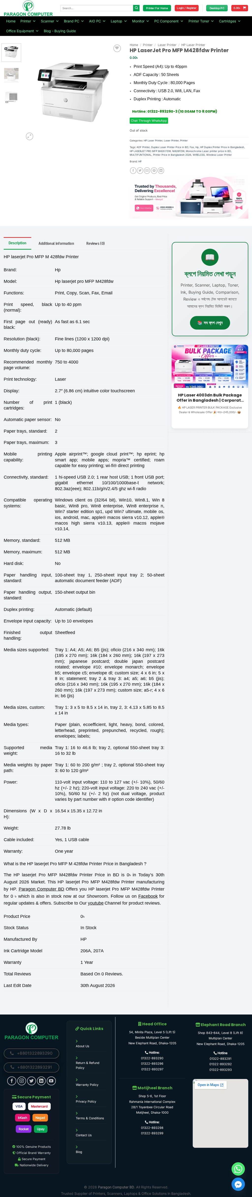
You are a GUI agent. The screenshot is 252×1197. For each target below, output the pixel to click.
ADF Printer (143, 147)
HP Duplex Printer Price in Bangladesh (222, 147)
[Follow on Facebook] (11, 1081)
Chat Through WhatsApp (149, 120)
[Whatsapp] (238, 1169)
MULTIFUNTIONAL (141, 154)
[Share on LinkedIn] (161, 170)
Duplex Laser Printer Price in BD (169, 147)
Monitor (138, 21)
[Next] (114, 92)
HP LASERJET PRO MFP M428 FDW (150, 151)
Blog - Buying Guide (60, 31)
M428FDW (178, 151)
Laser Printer (167, 45)
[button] (187, 8)
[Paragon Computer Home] (31, 1031)
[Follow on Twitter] (31, 1081)
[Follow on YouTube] (51, 1081)
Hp (197, 147)
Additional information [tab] (56, 243)
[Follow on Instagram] (21, 1081)
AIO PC (95, 21)
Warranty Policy (87, 1085)
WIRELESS (199, 154)
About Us (82, 1046)
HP (140, 161)
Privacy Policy (86, 1101)
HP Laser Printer (193, 45)
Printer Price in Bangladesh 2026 (172, 154)
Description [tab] (17, 243)
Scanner (47, 21)
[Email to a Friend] (147, 170)
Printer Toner (199, 21)
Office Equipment (20, 31)
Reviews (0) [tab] (95, 243)
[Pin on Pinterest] (154, 170)
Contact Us (84, 1135)
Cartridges (227, 21)
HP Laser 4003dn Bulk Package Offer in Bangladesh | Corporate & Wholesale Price (209, 398)
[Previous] (32, 92)
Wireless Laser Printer (219, 154)
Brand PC (71, 21)
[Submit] (136, 8)
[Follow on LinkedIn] (41, 1081)
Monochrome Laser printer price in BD (208, 151)
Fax (192, 147)
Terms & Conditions (90, 1118)
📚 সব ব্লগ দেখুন (210, 322)
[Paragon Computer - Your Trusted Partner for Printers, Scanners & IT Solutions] (28, 8)
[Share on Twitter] (140, 170)
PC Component (166, 21)
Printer (25, 21)
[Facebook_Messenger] (238, 1184)
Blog (79, 1152)
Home (11, 21)
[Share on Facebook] (133, 170)
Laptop (116, 21)
